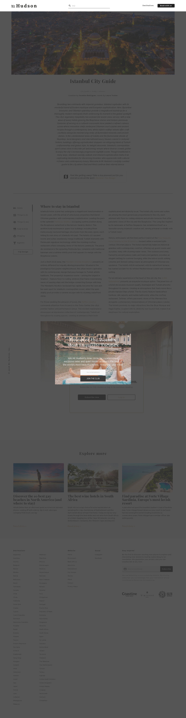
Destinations (148, 5)
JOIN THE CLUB (93, 379)
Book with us (166, 6)
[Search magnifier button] (69, 5)
